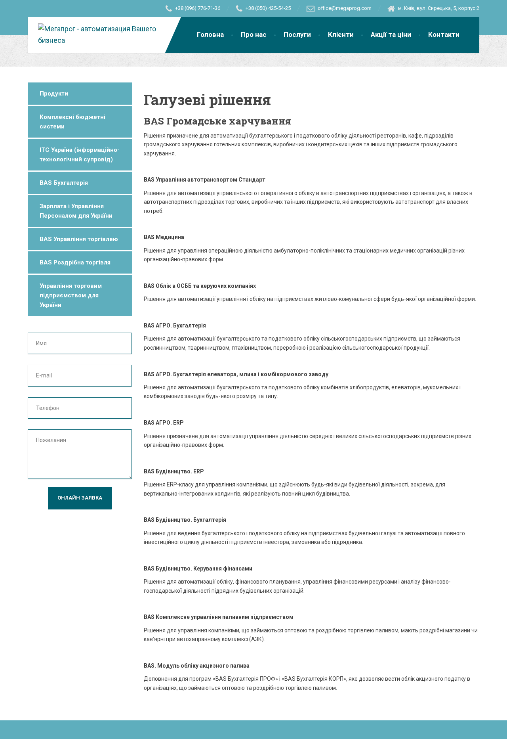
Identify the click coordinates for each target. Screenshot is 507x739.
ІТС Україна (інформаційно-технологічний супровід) (80, 154)
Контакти (443, 34)
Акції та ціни (391, 34)
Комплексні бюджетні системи (72, 121)
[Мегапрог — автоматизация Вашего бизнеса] (105, 31)
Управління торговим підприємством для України (71, 295)
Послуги (297, 34)
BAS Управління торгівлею (79, 239)
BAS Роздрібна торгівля (75, 262)
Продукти (54, 93)
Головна (210, 34)
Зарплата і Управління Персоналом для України (76, 211)
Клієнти (341, 34)
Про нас (254, 34)
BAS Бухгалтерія (64, 182)
